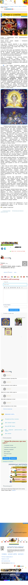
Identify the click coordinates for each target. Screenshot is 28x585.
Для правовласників (6, 560)
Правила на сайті (5, 558)
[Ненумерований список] (17, 288)
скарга (15, 272)
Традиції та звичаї (14, 6)
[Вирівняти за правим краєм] (15, 288)
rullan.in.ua (12, 563)
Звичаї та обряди (22, 6)
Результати (13, 458)
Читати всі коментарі (7, 408)
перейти (14, 490)
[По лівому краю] (11, 288)
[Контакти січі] (11, 1)
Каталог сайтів (12, 554)
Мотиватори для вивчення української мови (12, 211)
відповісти (6, 272)
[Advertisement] (14, 228)
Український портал (5, 6)
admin (5, 16)
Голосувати (6, 458)
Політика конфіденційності (7, 556)
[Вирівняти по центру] (13, 288)
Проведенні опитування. (8, 461)
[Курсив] (6, 288)
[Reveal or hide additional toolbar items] (22, 288)
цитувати (10, 272)
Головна (4, 554)
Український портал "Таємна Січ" (15, 546)
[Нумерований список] (19, 288)
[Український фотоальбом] (5, 1)
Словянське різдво (6, 210)
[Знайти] (15, 4)
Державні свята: (10, 414)
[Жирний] (5, 288)
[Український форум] (8, 1)
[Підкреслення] (8, 288)
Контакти (20, 554)
